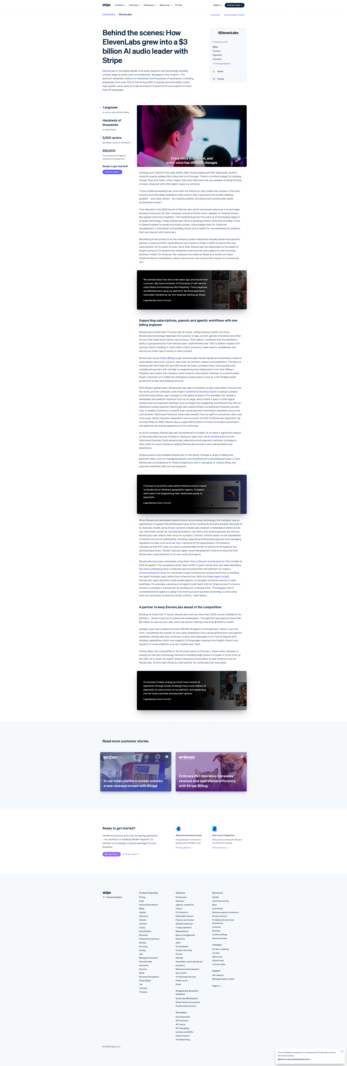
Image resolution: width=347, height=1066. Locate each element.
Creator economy (184, 950)
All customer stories (234, 14)
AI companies (182, 946)
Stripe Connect (176, 527)
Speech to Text (221, 561)
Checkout (170, 399)
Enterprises (181, 897)
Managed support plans (223, 978)
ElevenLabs (109, 70)
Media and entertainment (187, 969)
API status (180, 1024)
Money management (185, 935)
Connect (143, 923)
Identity (142, 942)
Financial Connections (149, 938)
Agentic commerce (185, 904)
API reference (219, 847)
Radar (141, 973)
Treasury (143, 991)
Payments (144, 965)
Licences (216, 927)
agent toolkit (221, 576)
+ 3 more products (222, 63)
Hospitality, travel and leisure (189, 961)
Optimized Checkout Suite (201, 391)
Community (217, 908)
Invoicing (143, 946)
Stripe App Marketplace (187, 998)
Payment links (145, 961)
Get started (111, 854)
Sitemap (216, 930)
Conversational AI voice (152, 572)
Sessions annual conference (225, 912)
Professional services (186, 976)
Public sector (182, 980)
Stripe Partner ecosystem (188, 1002)
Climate (142, 919)
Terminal (143, 988)
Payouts (143, 969)
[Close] (342, 1052)
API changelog (182, 1028)
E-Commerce (182, 912)
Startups (180, 901)
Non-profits (181, 973)
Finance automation (185, 919)
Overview (215, 14)
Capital (142, 912)
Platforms (180, 938)
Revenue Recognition (149, 976)
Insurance (180, 965)
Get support (218, 975)
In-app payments (184, 927)
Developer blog (183, 1039)
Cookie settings (219, 934)
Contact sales (233, 5)
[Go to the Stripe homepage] (106, 893)
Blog (214, 904)
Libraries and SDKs (184, 1032)
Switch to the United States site (293, 1059)
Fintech (179, 954)
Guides (215, 897)
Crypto (142, 927)
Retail (178, 984)
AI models (214, 436)
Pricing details (183, 847)
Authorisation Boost (148, 904)
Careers (216, 952)
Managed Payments (148, 957)
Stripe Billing (167, 357)
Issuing (142, 950)
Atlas (141, 901)
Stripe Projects (183, 1035)
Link (141, 410)
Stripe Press (218, 960)
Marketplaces (182, 931)
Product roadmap (220, 949)
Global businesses (184, 923)
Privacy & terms (219, 916)
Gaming (179, 957)
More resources (219, 938)
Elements (143, 935)
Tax (141, 984)
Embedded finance (184, 916)
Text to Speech (198, 561)
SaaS (178, 942)
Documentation (183, 1016)
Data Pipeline (145, 931)
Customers (108, 14)
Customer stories (220, 901)
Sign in (216, 5)
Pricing (178, 5)
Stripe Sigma (145, 980)
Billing (141, 908)
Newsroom (217, 956)
